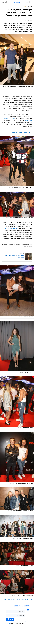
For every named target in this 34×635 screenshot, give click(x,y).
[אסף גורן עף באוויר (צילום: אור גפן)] (17, 291)
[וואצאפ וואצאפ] (6, 2)
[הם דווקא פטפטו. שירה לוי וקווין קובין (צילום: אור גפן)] (17, 162)
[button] (27, 2)
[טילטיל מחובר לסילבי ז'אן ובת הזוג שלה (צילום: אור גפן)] (17, 499)
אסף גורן (18, 599)
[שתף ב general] (3, 2)
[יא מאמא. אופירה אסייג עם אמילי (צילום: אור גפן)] (17, 583)
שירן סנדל (13, 599)
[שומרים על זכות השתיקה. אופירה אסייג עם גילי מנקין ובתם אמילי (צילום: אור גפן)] (17, 61)
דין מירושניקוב (24, 599)
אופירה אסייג (7, 599)
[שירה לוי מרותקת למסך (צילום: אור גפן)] (17, 554)
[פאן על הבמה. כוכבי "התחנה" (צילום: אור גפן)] (17, 527)
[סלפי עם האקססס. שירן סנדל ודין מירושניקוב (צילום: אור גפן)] (17, 205)
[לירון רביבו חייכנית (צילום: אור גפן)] (17, 347)
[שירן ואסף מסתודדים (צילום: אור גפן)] (17, 402)
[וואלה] (17, 2)
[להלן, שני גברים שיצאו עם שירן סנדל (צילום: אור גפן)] (17, 458)
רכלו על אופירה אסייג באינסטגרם (21, 133)
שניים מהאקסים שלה (10, 229)
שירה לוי (30, 599)
